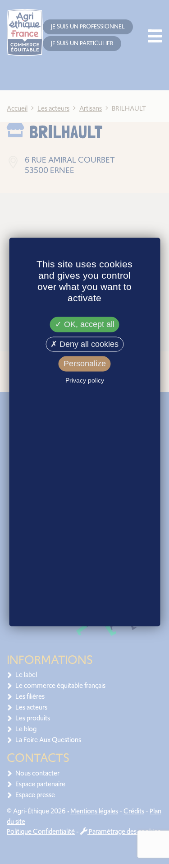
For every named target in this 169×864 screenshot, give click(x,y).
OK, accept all (88, 324)
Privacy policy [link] (84, 380)
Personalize (85, 363)
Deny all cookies (88, 343)
